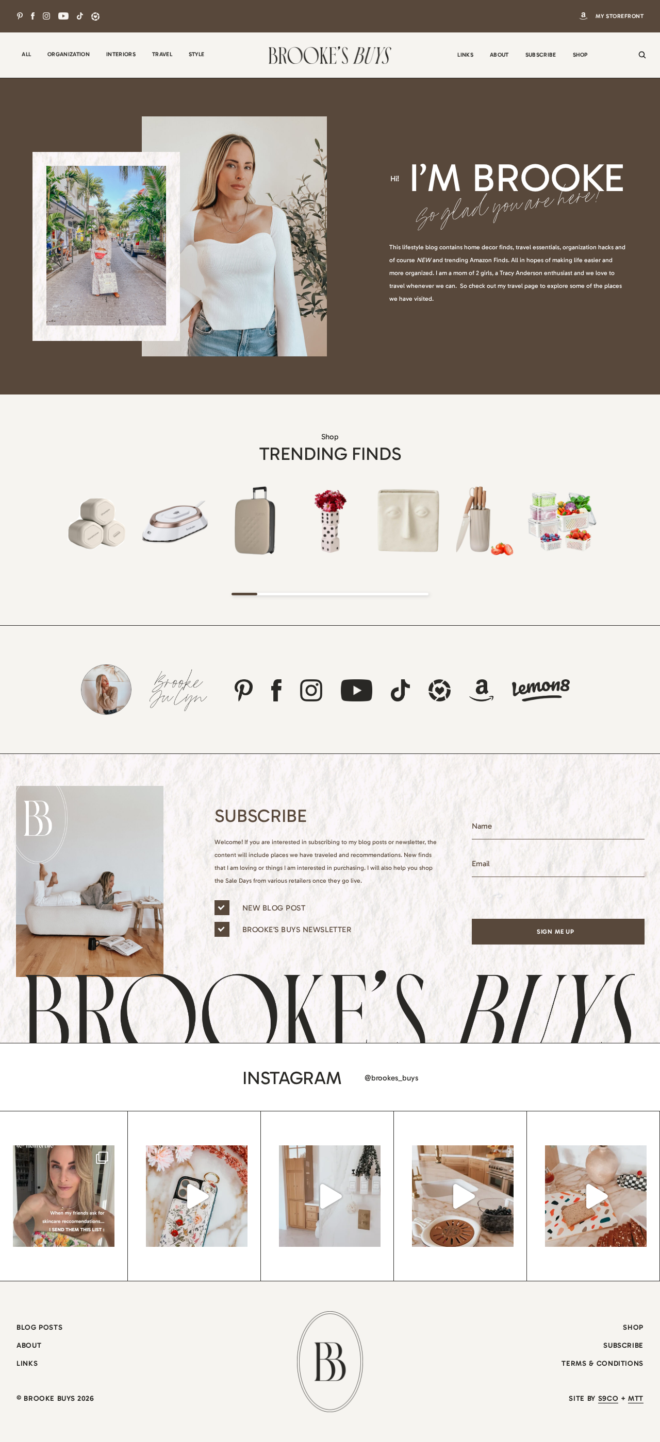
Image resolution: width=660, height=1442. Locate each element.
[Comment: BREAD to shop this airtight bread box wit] (596, 1196)
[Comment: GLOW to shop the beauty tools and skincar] (63, 1196)
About (28, 1345)
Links (27, 1363)
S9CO (608, 1398)
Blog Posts (39, 1327)
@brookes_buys (391, 1078)
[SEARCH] (640, 62)
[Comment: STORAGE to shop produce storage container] (463, 1196)
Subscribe (623, 1345)
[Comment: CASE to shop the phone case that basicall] (197, 1196)
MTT (636, 1398)
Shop (633, 1327)
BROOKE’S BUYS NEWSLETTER (297, 929)
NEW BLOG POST (273, 908)
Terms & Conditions (603, 1363)
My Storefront (620, 16)
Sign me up (555, 931)
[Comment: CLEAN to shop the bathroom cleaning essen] (330, 1196)
